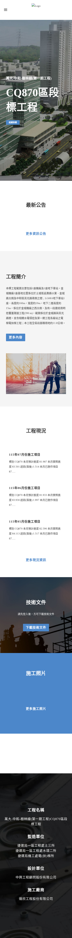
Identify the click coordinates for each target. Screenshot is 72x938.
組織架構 (13, 122)
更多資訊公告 (36, 233)
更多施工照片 (36, 708)
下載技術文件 (36, 627)
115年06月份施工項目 (24, 488)
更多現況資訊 (36, 560)
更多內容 (15, 337)
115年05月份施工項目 (24, 521)
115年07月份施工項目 (24, 454)
